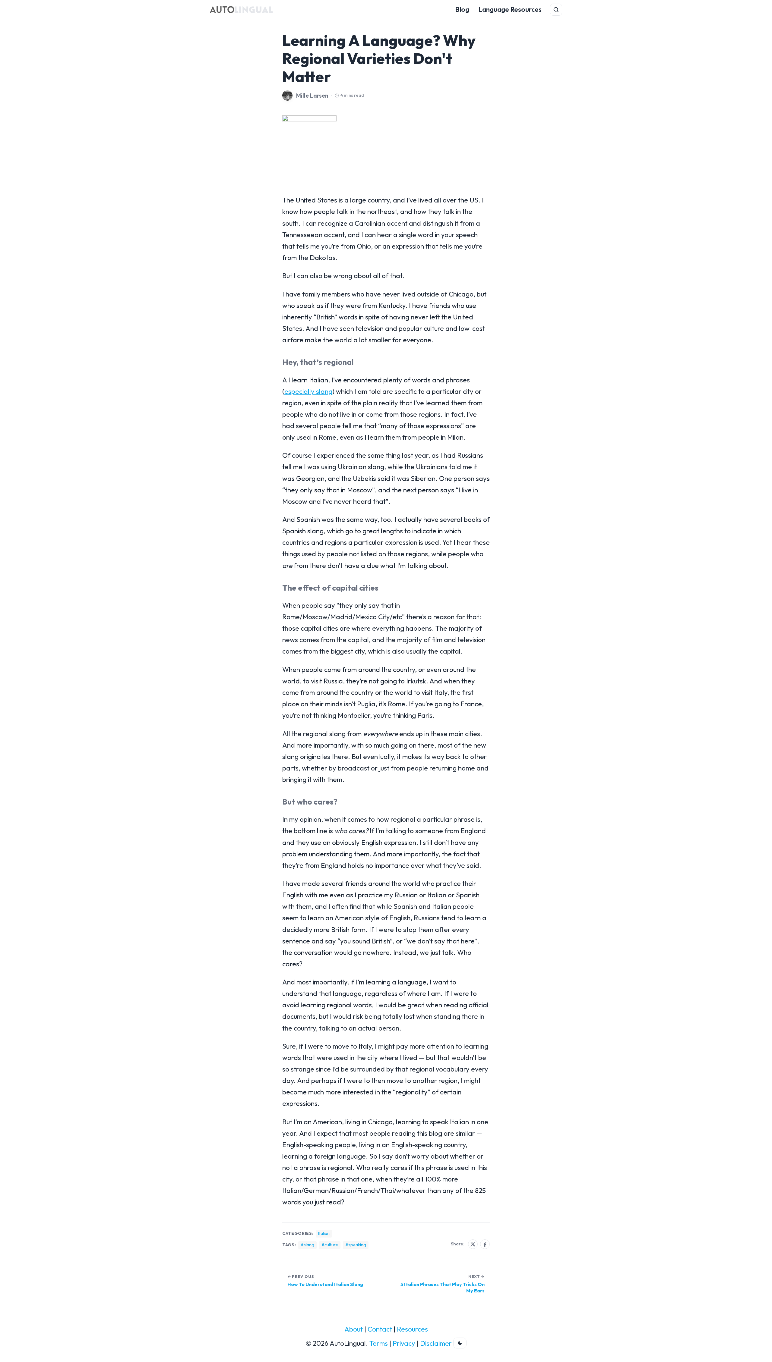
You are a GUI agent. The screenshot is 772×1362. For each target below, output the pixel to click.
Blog (462, 9)
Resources (412, 1329)
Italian (324, 1233)
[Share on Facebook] (485, 1244)
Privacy (404, 1343)
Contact (380, 1329)
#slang (307, 1244)
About (353, 1329)
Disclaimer (436, 1343)
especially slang (308, 391)
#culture (329, 1244)
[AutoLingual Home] (241, 9)
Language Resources (510, 9)
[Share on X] (473, 1244)
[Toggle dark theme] (460, 1343)
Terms (378, 1343)
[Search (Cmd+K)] (556, 10)
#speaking (355, 1244)
